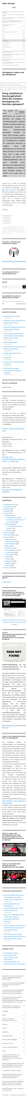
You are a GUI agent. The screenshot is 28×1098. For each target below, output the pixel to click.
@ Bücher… (4, 38)
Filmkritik (7, 511)
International (9, 554)
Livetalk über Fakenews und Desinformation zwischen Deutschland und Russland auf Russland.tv (13, 51)
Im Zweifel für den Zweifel (12, 316)
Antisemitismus (7, 221)
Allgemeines (9, 539)
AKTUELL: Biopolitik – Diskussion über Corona (9, 1019)
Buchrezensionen (12, 517)
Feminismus (9, 548)
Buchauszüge (9, 524)
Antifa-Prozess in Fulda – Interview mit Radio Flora (10, 65)
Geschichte (7, 533)
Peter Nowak (8, 3)
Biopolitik (7, 509)
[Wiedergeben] (4, 854)
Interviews (8, 530)
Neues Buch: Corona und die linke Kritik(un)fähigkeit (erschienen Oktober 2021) (13, 12)
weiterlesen (5, 209)
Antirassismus (6, 220)
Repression (8, 561)
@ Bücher (8, 515)
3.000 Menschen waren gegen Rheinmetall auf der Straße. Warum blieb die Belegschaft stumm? (14, 936)
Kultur (7, 556)
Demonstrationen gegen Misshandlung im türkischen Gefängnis (13, 371)
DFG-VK (3, 230)
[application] (14, 849)
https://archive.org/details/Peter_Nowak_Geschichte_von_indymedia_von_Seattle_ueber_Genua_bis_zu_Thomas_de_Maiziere (14, 622)
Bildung (7, 546)
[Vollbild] (24, 854)
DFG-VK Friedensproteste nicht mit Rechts (13, 230)
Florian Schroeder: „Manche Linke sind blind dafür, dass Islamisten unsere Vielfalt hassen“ (14, 928)
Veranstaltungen (5, 40)
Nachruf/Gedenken (10, 535)
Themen (3, 34)
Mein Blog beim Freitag (13, 891)
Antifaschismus (7, 217)
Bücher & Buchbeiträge (6, 42)
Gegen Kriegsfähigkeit (11, 342)
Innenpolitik (6, 223)
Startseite (3, 27)
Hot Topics (7, 582)
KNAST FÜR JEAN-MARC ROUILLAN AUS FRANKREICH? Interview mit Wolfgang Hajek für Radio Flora (13, 55)
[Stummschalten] (21, 854)
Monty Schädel (8, 233)
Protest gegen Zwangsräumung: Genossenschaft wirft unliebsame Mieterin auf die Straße (14, 336)
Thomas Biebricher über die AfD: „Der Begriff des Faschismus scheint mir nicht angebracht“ (14, 897)
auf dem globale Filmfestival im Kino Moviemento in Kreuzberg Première (14, 801)
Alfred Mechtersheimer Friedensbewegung (10, 228)
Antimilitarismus (7, 218)
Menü (14, 7)
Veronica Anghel (9, 567)
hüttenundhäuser (10, 550)
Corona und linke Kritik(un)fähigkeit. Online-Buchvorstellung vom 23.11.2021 (13, 15)
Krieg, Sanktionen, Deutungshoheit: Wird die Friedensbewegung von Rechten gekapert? (13, 99)
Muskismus (7, 357)
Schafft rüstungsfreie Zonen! (13, 353)
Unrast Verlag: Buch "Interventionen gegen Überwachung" (11, 957)
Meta (3, 1051)
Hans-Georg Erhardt (13, 231)
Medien (7, 559)
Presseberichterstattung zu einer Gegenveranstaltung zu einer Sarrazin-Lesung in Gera (13, 60)
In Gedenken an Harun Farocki (7, 57)
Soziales (7, 563)
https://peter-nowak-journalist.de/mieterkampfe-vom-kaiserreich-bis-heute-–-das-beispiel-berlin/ (13, 459)
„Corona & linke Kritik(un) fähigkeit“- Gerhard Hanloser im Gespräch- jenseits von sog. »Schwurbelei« (13, 18)
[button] (3, 303)
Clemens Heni (21, 228)
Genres (3, 36)
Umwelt (7, 565)
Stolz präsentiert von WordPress (18, 1095)
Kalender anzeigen (20, 303)
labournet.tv (10, 725)
